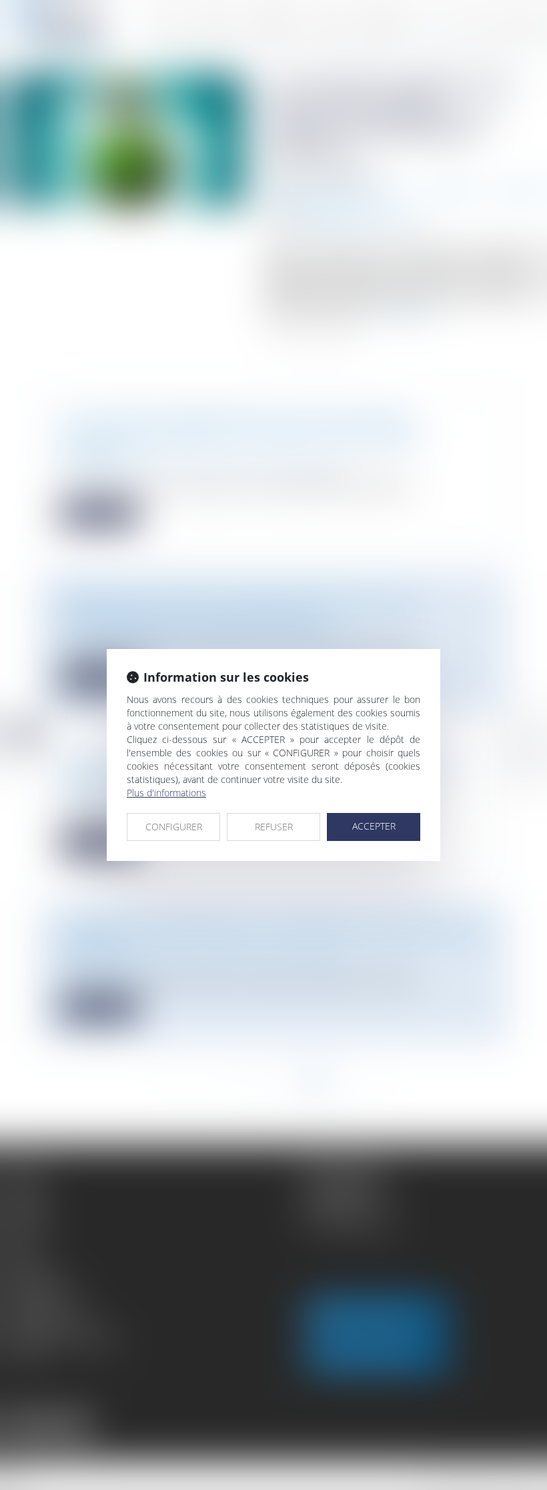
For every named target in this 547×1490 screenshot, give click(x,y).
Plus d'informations (166, 792)
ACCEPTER (374, 826)
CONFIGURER (173, 826)
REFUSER (274, 826)
